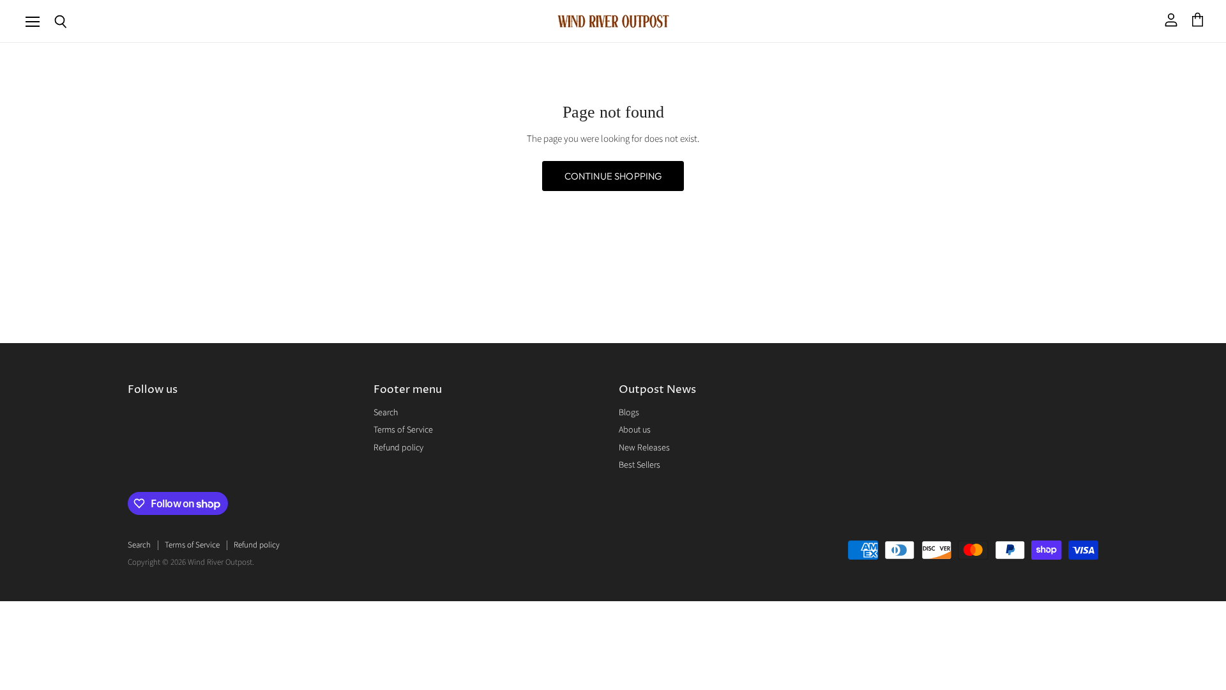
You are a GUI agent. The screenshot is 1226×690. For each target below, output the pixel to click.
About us (635, 430)
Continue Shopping (613, 176)
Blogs (629, 412)
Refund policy (398, 447)
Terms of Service (403, 430)
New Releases (644, 447)
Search (386, 412)
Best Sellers (639, 465)
